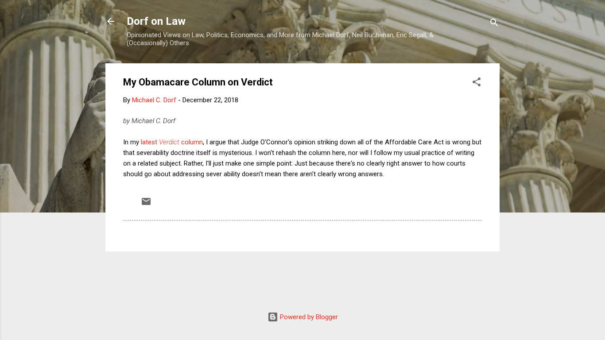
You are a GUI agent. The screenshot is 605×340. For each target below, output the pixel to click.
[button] (476, 83)
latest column (171, 142)
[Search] (494, 24)
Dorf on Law (156, 21)
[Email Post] (146, 205)
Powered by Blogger (308, 317)
